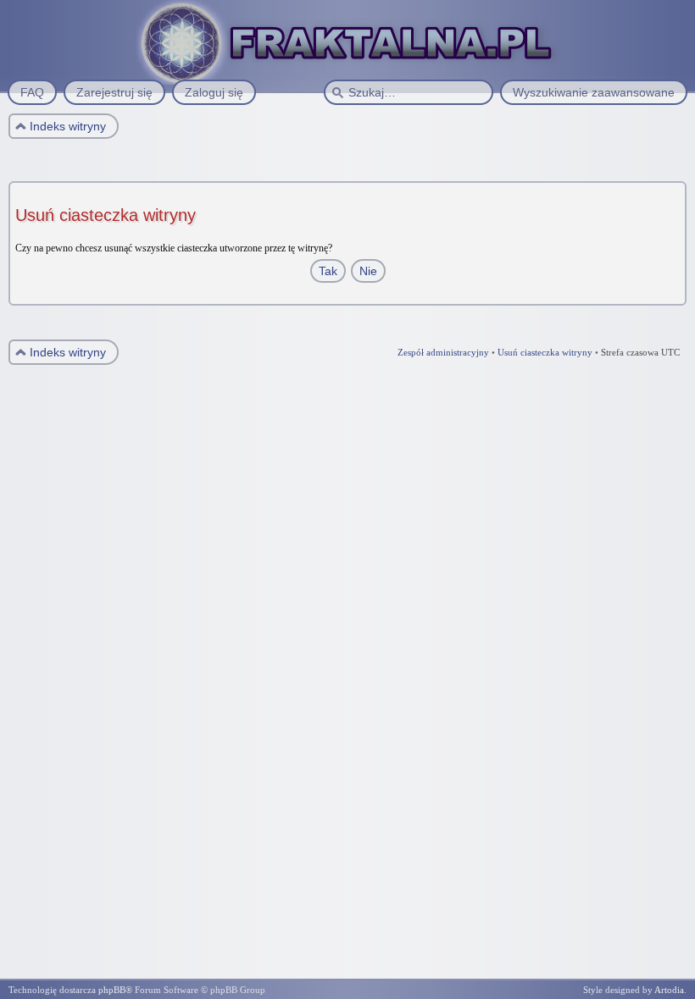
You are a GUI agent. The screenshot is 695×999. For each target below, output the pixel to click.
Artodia (669, 990)
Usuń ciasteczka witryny (545, 352)
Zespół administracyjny (443, 352)
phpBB (111, 990)
